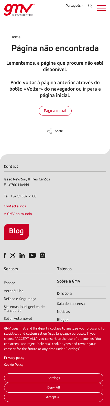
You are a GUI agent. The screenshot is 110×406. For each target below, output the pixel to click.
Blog (16, 231)
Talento (64, 269)
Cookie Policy (14, 364)
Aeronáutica (13, 291)
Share (59, 131)
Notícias (63, 312)
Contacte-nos (15, 206)
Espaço (9, 283)
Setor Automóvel (18, 319)
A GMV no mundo (18, 214)
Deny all (53, 388)
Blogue (63, 320)
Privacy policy (14, 358)
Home (15, 37)
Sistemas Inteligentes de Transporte (24, 309)
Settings (54, 378)
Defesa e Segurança (20, 299)
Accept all (54, 397)
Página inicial (55, 111)
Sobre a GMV (69, 281)
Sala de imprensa (71, 304)
